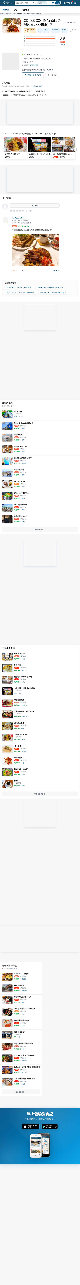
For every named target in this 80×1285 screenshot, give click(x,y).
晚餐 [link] (20, 693)
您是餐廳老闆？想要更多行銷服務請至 (37, 70)
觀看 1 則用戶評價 (34, 75)
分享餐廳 (53, 75)
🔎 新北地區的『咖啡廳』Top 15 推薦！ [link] (20, 287)
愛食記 (2, 14)
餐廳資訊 (5, 10)
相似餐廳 (25, 10)
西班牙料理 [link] (55, 30)
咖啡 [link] (38, 30)
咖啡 (14, 14)
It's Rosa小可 (17, 218)
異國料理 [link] (64, 30)
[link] (15, 416)
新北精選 (8, 14)
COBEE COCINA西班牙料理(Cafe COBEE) (43, 22)
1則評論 (62, 44)
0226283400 (33, 65)
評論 (16, 10)
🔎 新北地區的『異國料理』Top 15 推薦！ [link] (53, 292)
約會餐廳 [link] (46, 30)
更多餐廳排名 (38, 529)
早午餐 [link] (21, 416)
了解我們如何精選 (36, 86)
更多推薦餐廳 (38, 794)
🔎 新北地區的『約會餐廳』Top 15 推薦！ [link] (50, 287)
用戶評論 (6, 197)
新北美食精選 (30, 30)
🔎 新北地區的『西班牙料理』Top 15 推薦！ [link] (21, 292)
